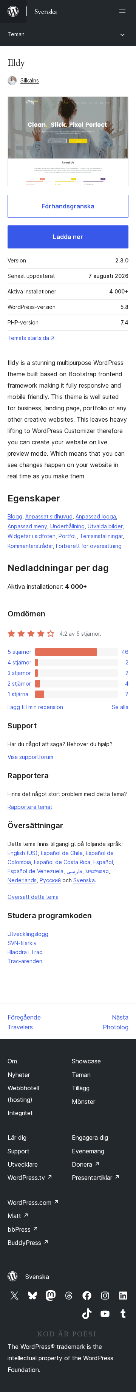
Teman (16, 34)
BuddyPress (28, 1242)
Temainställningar (101, 536)
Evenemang (88, 1151)
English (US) (23, 853)
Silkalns (29, 80)
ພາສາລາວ (97, 871)
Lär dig (17, 1137)
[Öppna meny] (124, 11)
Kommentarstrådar (30, 546)
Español (103, 862)
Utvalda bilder (105, 526)
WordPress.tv (30, 1177)
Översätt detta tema (33, 897)
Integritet (20, 1113)
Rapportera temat (30, 807)
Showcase (86, 1061)
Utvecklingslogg (28, 934)
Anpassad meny (27, 526)
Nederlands (22, 880)
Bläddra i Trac (25, 952)
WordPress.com (33, 1202)
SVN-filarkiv (22, 943)
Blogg (15, 516)
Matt (18, 1216)
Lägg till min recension (35, 707)
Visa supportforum (30, 757)
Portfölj (68, 536)
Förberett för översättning (89, 546)
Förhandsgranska (68, 206)
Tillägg (81, 1088)
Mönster (83, 1101)
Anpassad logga (96, 516)
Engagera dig (90, 1137)
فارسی (74, 871)
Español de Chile (62, 853)
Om (12, 1061)
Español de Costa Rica (62, 862)
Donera (86, 1164)
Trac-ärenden (25, 961)
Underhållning (67, 526)
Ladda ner (68, 237)
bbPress (23, 1229)
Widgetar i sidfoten (32, 536)
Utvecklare (23, 1164)
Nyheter (19, 1075)
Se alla (120, 707)
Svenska (84, 880)
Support (18, 1151)
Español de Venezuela (35, 871)
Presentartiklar (96, 1177)
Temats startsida (28, 338)
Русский (50, 880)
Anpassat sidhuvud (49, 516)
